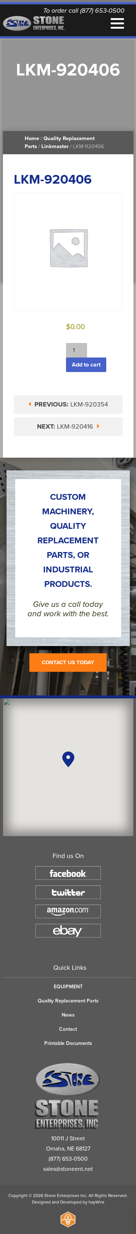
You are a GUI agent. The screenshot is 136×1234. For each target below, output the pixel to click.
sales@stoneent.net (68, 1169)
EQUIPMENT (68, 987)
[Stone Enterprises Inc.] (68, 1128)
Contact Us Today (68, 662)
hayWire (96, 1202)
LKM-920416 (66, 426)
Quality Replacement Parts (68, 1001)
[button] (68, 759)
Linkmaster (55, 146)
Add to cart (86, 364)
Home (32, 138)
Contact (68, 1029)
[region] (68, 767)
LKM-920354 (71, 404)
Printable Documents (68, 1043)
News (68, 1015)
